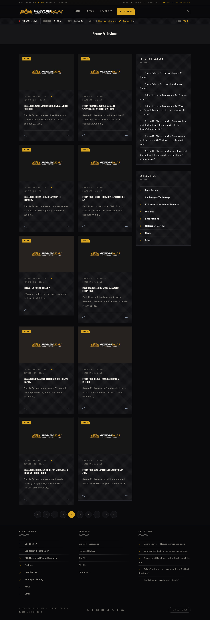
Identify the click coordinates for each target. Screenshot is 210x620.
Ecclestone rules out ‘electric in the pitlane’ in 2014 (46, 380)
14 (105, 514)
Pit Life (82, 565)
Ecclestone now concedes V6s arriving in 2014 (102, 471)
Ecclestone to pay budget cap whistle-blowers (43, 198)
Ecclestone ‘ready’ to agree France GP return (101, 380)
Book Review (151, 190)
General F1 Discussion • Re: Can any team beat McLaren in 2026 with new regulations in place (162, 140)
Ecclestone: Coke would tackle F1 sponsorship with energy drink (98, 107)
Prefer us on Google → (177, 2)
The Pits (83, 558)
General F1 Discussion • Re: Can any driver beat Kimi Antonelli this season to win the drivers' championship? (163, 125)
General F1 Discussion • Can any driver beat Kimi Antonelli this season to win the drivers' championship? (163, 155)
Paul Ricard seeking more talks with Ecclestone (100, 289)
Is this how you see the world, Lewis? (161, 580)
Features (106, 11)
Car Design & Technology (157, 197)
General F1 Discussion (89, 543)
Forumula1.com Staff (36, 96)
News (90, 11)
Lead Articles (152, 218)
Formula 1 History (87, 551)
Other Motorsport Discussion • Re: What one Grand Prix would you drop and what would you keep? (162, 110)
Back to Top (181, 609)
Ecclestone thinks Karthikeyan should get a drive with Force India (46, 471)
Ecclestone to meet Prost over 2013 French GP (103, 198)
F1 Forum (126, 11)
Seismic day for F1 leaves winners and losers (164, 543)
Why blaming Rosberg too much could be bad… (166, 551)
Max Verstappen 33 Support (115, 21)
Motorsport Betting (154, 225)
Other (148, 240)
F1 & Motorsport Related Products (162, 204)
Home (77, 11)
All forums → (85, 572)
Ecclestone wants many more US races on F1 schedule (46, 107)
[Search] (188, 11)
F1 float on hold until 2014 (37, 287)
